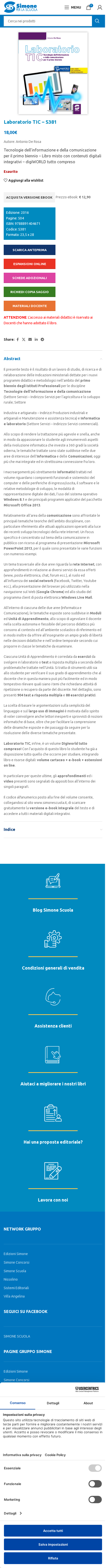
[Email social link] (30, 339)
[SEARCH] (97, 21)
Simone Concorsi (16, 1262)
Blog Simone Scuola (53, 909)
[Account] (100, 7)
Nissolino (11, 1279)
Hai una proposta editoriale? (53, 1141)
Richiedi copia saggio (29, 292)
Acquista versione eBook (29, 197)
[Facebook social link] (17, 339)
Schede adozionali (29, 278)
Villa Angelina (14, 1296)
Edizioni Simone (16, 1254)
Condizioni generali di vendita (53, 967)
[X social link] (23, 339)
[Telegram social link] (42, 339)
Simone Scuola (15, 1271)
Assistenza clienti (53, 1025)
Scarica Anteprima (30, 250)
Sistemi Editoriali (16, 1288)
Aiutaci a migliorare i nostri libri (53, 1083)
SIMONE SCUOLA (17, 1336)
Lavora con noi (53, 1199)
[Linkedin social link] (36, 339)
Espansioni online (29, 264)
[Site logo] (21, 7)
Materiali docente (30, 306)
